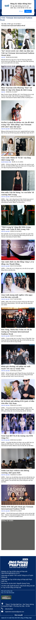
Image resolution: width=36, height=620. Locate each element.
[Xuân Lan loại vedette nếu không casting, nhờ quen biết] (18, 458)
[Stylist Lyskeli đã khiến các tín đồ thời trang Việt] (18, 110)
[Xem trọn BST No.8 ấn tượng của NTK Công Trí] (18, 424)
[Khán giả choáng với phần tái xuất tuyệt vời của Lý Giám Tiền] (18, 354)
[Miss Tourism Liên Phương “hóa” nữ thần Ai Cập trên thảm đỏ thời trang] (18, 76)
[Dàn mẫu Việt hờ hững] (18, 180)
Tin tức (3, 57)
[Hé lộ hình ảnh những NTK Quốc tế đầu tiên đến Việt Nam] (18, 389)
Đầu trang (18, 615)
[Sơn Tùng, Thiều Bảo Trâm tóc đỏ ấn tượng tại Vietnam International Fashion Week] (18, 318)
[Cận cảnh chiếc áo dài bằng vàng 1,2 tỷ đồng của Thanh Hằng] (18, 250)
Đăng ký (28, 11)
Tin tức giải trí (5, 128)
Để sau (21, 11)
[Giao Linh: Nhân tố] (18, 146)
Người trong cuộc (6, 162)
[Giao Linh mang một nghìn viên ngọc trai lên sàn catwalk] (18, 283)
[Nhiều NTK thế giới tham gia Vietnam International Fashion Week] (18, 495)
